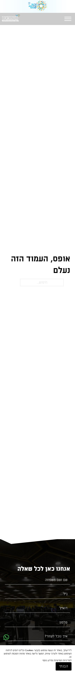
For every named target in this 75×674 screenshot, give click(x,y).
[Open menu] (68, 19)
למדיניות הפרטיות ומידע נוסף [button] (57, 660)
